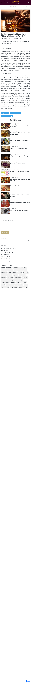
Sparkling (13, 282)
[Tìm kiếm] (4, 2)
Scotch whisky (18, 277)
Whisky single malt (23, 287)
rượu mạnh (25, 272)
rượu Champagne (12, 272)
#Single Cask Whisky (7, 116)
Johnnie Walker (23, 267)
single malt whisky (5, 282)
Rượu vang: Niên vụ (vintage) (17, 163)
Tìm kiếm (3, 238)
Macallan (16, 270)
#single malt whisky (15, 113)
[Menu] (2, 2)
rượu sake (15, 275)
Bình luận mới (5, 232)
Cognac (3, 267)
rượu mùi (3, 275)
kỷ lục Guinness (4, 270)
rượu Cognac (4, 272)
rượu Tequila (22, 275)
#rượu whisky (5, 113)
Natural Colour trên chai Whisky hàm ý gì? (20, 203)
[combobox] (15, 241)
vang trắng (20, 284)
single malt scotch (5, 280)
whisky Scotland (14, 287)
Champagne (8, 267)
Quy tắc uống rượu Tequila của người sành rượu (19, 125)
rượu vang (3, 277)
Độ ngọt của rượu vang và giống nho (19, 171)
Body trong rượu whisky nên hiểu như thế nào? (20, 180)
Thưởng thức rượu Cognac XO (18, 187)
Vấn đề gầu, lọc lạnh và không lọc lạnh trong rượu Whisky (20, 133)
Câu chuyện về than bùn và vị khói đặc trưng (20, 141)
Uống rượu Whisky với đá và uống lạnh (20, 156)
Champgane (15, 267)
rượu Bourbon (23, 270)
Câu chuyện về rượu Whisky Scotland (19, 210)
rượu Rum (9, 275)
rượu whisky (10, 277)
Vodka (2, 287)
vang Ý (25, 284)
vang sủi (14, 284)
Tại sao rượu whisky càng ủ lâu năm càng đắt (19, 195)
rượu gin (20, 272)
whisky (7, 287)
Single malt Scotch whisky (16, 280)
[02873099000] (7, 2)
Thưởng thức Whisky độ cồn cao (18, 148)
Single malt (25, 277)
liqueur (11, 270)
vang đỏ (3, 284)
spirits (18, 282)
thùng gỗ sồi (23, 282)
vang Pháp (9, 284)
